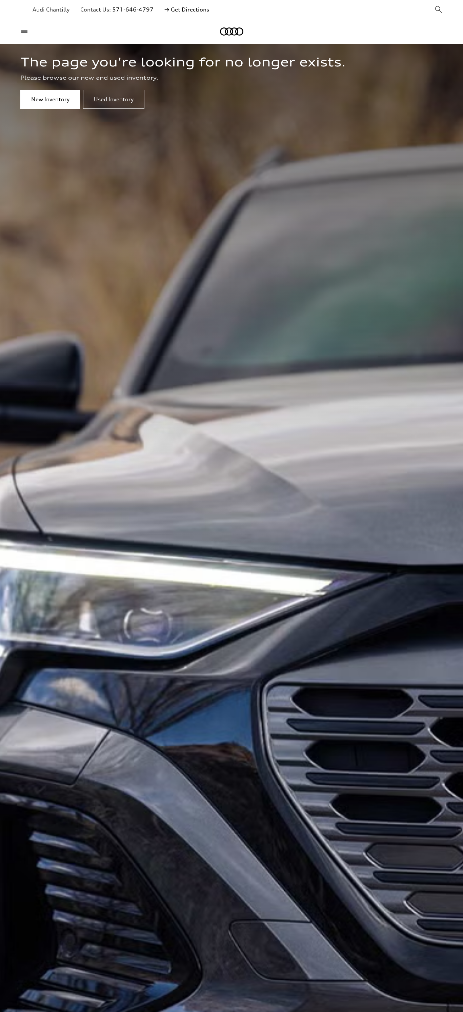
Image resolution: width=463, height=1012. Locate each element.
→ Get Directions (186, 9)
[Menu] (26, 31)
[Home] (231, 31)
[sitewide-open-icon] (439, 10)
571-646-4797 (133, 9)
